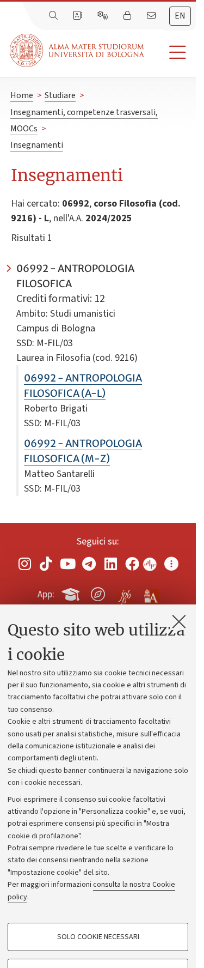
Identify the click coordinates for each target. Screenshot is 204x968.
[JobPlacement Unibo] (124, 592)
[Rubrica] (78, 15)
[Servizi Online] (104, 15)
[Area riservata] (128, 15)
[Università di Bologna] (78, 50)
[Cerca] (54, 15)
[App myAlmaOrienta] (98, 592)
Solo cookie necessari (98, 936)
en (180, 16)
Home (21, 95)
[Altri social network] (171, 563)
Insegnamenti (36, 145)
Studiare (60, 95)
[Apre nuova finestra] (24, 563)
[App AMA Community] (150, 594)
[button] (170, 52)
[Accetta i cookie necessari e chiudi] (179, 621)
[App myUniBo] (71, 592)
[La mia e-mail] (152, 15)
